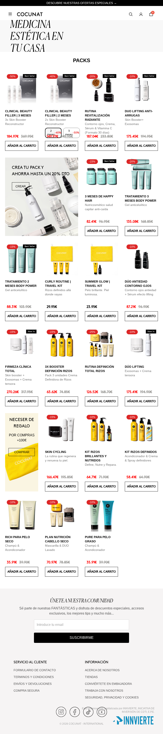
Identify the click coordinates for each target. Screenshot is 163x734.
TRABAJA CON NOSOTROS (104, 690)
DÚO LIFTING (134, 366)
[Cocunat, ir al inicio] (30, 14)
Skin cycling (55, 452)
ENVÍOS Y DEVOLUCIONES (33, 683)
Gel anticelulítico (136, 205)
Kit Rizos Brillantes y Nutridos (96, 456)
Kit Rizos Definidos (141, 452)
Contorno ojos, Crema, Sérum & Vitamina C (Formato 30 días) (100, 128)
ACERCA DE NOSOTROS (102, 670)
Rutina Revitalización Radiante (97, 115)
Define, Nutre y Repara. (101, 464)
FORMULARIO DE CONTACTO (35, 670)
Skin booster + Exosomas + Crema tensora (18, 379)
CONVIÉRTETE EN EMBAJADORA (108, 683)
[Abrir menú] (10, 14)
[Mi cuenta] (141, 14)
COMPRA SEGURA (26, 690)
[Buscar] (130, 14)
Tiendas (91, 677)
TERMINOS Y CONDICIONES (34, 677)
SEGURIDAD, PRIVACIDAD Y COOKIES (112, 697)
